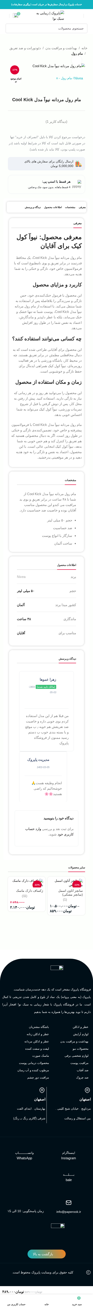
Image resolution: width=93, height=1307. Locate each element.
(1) (65, 899)
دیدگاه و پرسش (33, 207)
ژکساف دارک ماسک (29, 890)
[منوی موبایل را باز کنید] (88, 15)
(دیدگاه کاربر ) (56, 121)
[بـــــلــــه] (69, 1169)
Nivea (78, 78)
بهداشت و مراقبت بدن (61, 48)
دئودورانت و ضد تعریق (25, 48)
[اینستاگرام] (69, 1147)
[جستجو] (10, 28)
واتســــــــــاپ (24, 1153)
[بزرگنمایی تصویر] (77, 60)
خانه (84, 48)
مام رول (66, 78)
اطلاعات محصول (53, 207)
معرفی (82, 207)
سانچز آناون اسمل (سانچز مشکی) (70, 892)
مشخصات (70, 207)
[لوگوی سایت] (46, 15)
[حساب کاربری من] (5, 15)
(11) (24, 896)
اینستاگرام (68, 1153)
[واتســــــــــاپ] (24, 1147)
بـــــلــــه (68, 1174)
